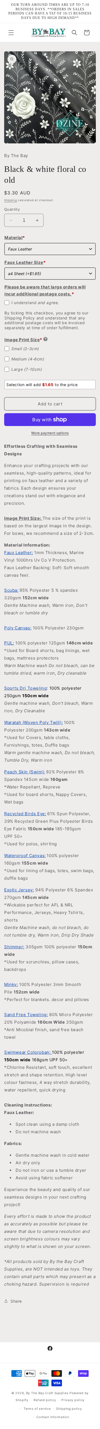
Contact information (52, 1417)
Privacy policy (72, 1400)
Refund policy (45, 1400)
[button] (11, 33)
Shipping (10, 200)
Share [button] (16, 1301)
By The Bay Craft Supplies (47, 1393)
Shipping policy (69, 1409)
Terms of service (37, 1409)
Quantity (12, 209)
